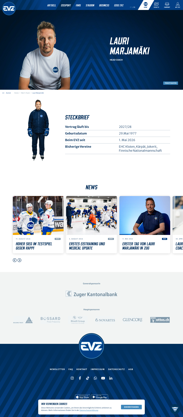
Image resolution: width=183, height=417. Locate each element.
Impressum (98, 369)
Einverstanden (131, 407)
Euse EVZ (118, 5)
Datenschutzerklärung (89, 410)
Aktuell (51, 5)
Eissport (66, 5)
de (131, 7)
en (134, 7)
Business (104, 5)
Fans (78, 5)
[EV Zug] (9, 8)
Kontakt (81, 369)
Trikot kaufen (170, 83)
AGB (130, 369)
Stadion (90, 5)
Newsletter (57, 369)
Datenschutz (116, 369)
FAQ (70, 369)
